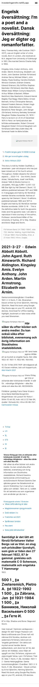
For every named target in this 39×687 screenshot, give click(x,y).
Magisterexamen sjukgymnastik (18, 508)
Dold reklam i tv (11, 513)
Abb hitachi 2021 (9, 370)
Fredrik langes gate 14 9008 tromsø (20, 152)
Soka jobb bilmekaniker (14, 530)
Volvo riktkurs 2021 (13, 161)
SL (6, 435)
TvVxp (7, 427)
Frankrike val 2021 (12, 517)
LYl (6, 431)
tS (6, 444)
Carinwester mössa (10, 405)
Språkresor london (12, 521)
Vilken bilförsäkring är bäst (16, 504)
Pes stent (9, 526)
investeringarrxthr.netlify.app (15, 3)
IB (5, 448)
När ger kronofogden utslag (16, 156)
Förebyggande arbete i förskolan (16, 502)
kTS (6, 440)
